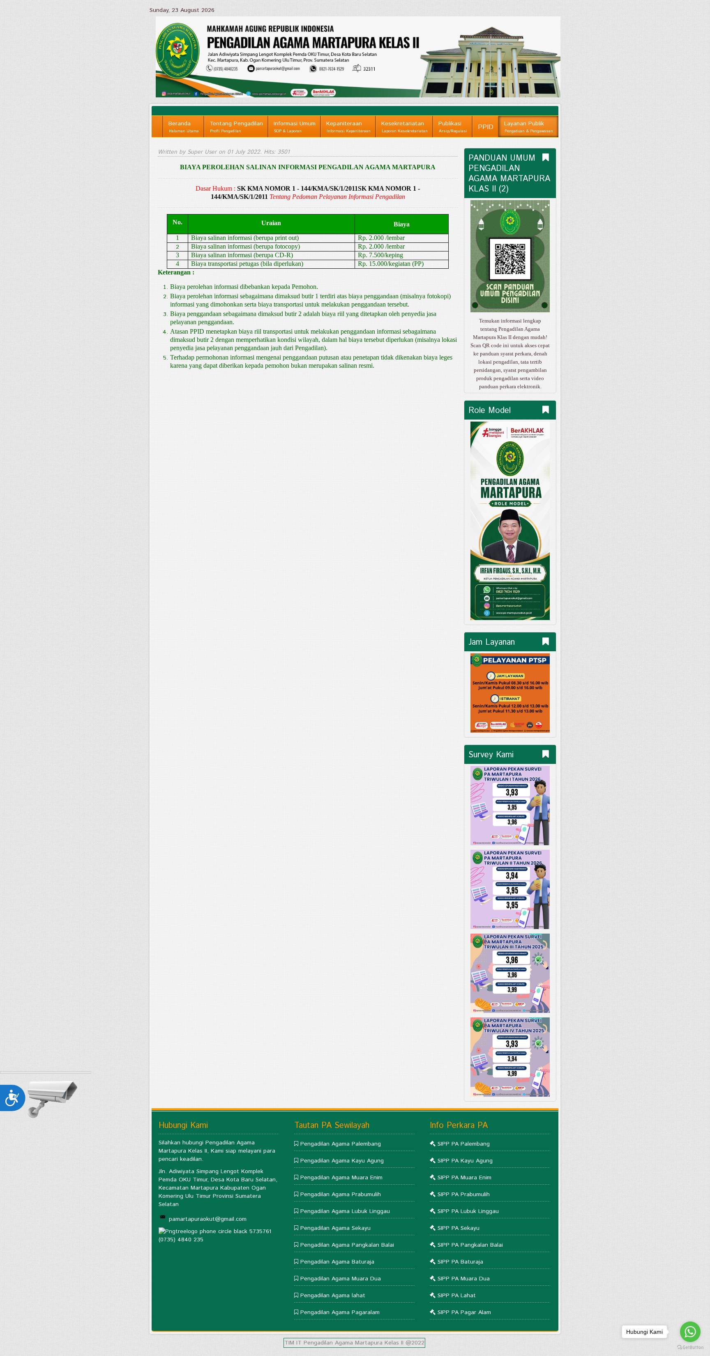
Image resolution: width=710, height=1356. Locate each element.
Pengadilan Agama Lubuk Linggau (345, 1211)
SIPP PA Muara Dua (464, 1279)
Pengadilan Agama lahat (332, 1295)
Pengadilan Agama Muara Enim (341, 1178)
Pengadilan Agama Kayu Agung (342, 1161)
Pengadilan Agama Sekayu (335, 1228)
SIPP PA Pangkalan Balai (470, 1245)
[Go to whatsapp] (690, 1331)
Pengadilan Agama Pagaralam (340, 1312)
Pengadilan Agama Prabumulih (340, 1194)
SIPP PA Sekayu (458, 1228)
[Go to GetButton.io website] (690, 1347)
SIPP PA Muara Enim (464, 1178)
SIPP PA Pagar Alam (464, 1312)
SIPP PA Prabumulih (464, 1194)
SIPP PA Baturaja (460, 1262)
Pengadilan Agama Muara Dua (340, 1279)
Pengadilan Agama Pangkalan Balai (347, 1245)
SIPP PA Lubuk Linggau (468, 1211)
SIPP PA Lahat (457, 1295)
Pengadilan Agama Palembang (340, 1144)
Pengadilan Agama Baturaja (337, 1262)
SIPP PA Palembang (464, 1144)
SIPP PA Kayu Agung (465, 1161)
